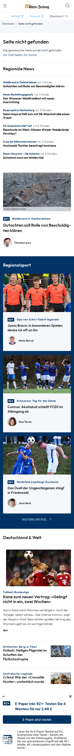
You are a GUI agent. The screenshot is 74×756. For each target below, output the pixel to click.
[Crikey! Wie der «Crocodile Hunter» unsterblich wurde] (61, 678)
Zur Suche (30, 55)
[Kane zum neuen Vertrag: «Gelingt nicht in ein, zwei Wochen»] (38, 568)
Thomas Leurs (22, 243)
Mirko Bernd (26, 341)
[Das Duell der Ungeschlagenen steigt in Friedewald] (37, 455)
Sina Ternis (25, 422)
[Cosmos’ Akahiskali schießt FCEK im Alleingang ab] (37, 374)
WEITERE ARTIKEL (34, 519)
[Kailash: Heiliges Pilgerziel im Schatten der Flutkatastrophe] (61, 651)
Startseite (8, 23)
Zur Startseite (12, 55)
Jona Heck (25, 503)
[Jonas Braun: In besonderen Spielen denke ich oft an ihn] (37, 292)
